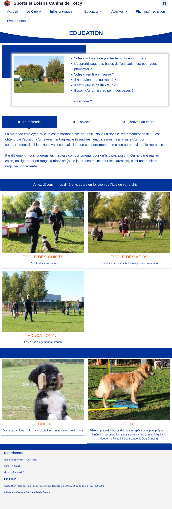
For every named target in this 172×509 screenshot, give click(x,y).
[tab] (29, 122)
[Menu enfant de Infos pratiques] (63, 11)
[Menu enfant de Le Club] (33, 11)
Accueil (12, 11)
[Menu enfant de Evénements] (18, 21)
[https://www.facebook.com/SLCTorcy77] (164, 3)
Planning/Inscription (150, 11)
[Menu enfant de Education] (93, 11)
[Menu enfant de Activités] (119, 11)
